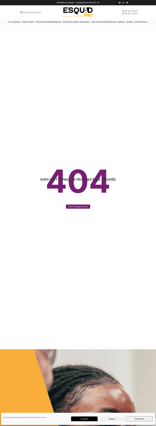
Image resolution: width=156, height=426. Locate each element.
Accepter (84, 419)
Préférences (139, 419)
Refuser (112, 419)
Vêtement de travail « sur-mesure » (76, 22)
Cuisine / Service (27, 22)
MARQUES (121, 22)
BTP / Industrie (14, 22)
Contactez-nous (140, 22)
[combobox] (36, 12)
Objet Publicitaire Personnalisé (103, 22)
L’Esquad (129, 22)
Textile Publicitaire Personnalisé (48, 22)
